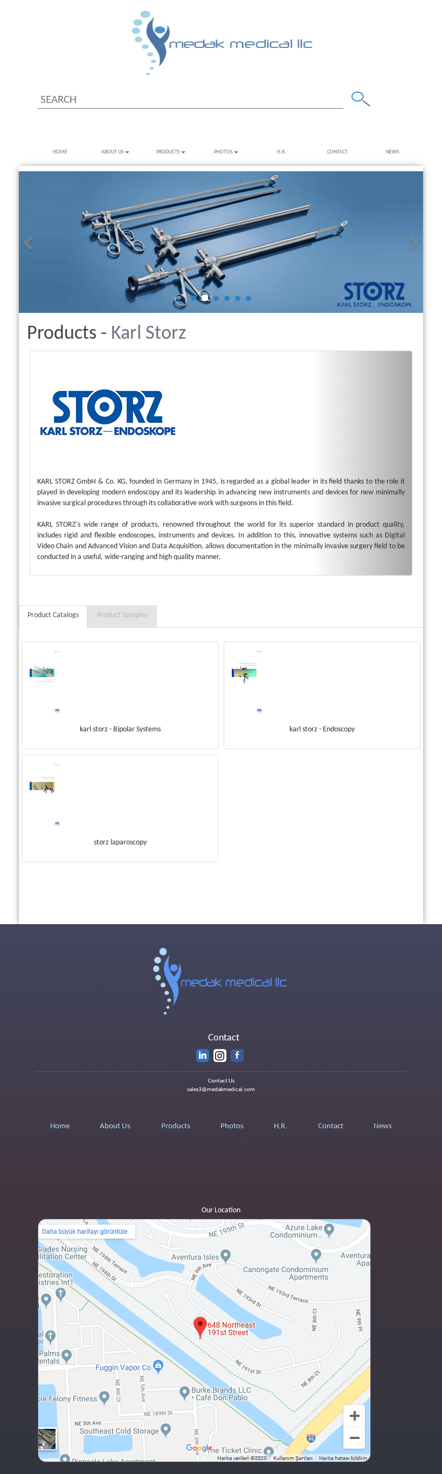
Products (168, 152)
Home (60, 152)
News (392, 152)
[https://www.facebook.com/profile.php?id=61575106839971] (237, 1055)
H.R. (281, 152)
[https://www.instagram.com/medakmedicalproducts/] (219, 1055)
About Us (112, 152)
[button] (29, 242)
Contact (337, 152)
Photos (223, 152)
